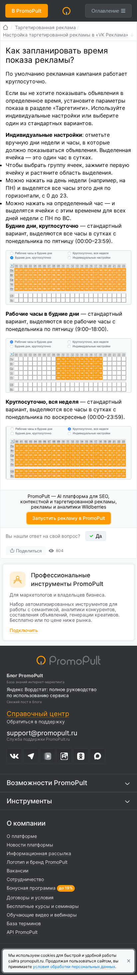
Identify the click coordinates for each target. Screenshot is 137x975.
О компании (26, 823)
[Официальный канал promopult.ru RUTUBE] (64, 756)
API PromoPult (22, 932)
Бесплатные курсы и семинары (43, 906)
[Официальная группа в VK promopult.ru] (14, 756)
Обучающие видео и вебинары (42, 915)
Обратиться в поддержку (36, 721)
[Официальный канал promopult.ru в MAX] (97, 756)
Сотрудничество (25, 879)
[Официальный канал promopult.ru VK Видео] (47, 756)
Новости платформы (30, 845)
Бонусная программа (31, 888)
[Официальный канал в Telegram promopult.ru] (31, 756)
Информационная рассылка (39, 853)
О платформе (22, 836)
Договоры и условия (30, 897)
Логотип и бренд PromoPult (37, 862)
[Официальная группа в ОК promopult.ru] (80, 756)
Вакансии (17, 870)
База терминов (24, 923)
